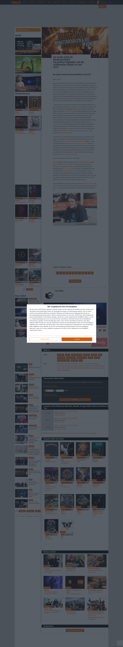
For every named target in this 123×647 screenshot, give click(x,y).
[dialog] (61, 323)
